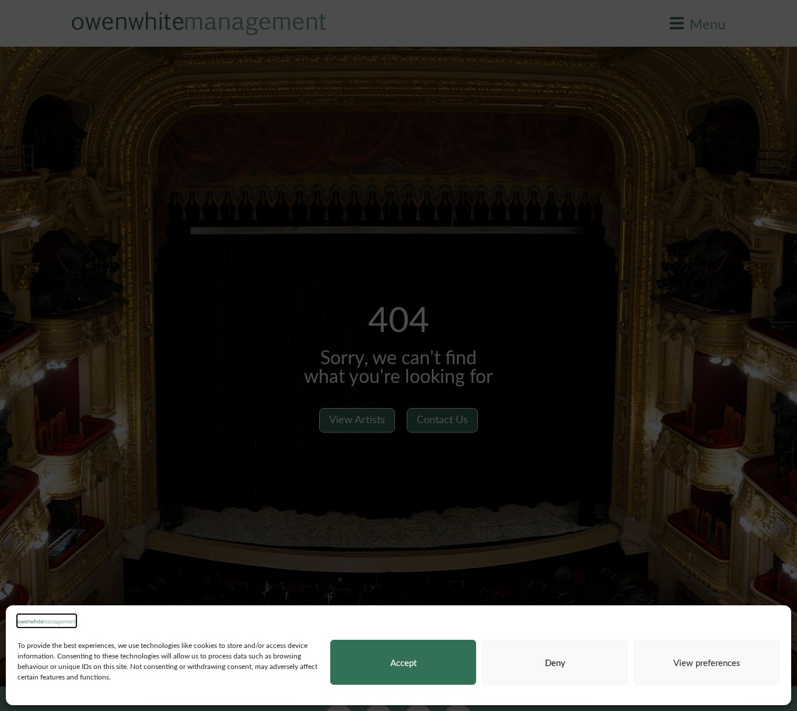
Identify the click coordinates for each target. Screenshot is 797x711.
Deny (555, 662)
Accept (403, 662)
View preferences (706, 662)
